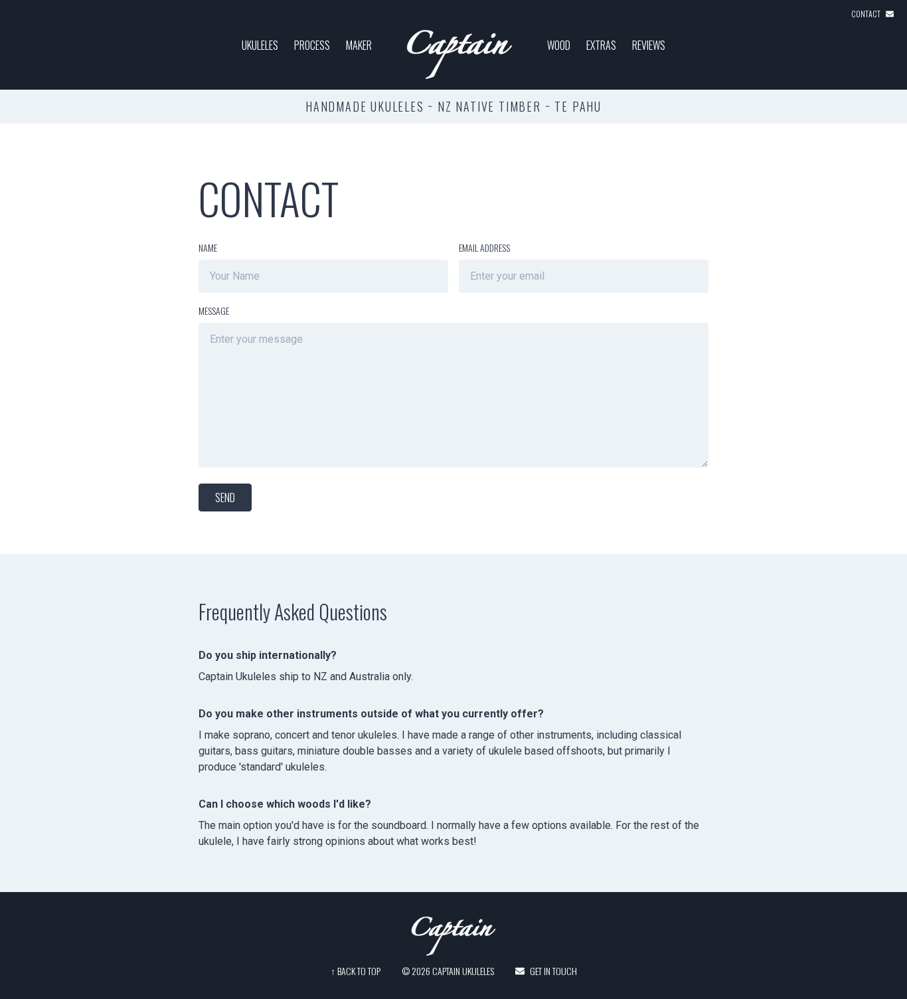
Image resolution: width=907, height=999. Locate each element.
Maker (359, 45)
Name (208, 247)
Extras (601, 45)
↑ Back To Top (355, 971)
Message (214, 311)
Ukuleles (260, 45)
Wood (558, 45)
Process (312, 45)
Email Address (484, 247)
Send (225, 497)
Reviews (648, 45)
